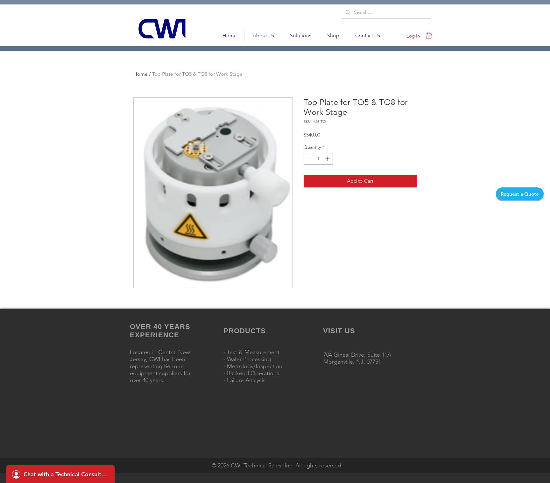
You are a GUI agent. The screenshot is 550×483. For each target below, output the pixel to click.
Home (140, 74)
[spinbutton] (318, 158)
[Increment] (328, 158)
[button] (429, 35)
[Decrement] (309, 158)
